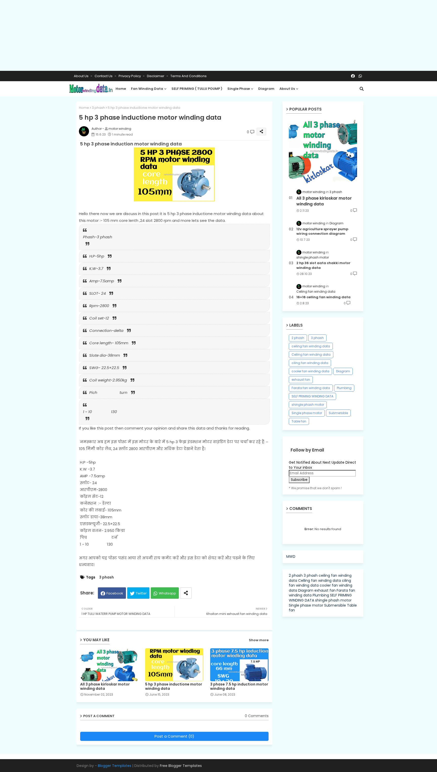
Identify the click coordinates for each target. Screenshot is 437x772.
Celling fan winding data (311, 354)
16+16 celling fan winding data (323, 297)
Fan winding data (147, 88)
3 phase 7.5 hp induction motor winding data (239, 686)
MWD (290, 556)
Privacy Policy (130, 76)
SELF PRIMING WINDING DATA (312, 396)
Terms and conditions (188, 76)
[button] (362, 89)
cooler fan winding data (310, 371)
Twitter (141, 593)
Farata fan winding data (311, 388)
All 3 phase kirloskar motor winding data (105, 686)
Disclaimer (156, 76)
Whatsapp (167, 593)
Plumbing (344, 388)
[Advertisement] (151, 35)
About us (287, 88)
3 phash (98, 107)
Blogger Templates (114, 765)
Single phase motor (307, 413)
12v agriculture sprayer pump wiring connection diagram (322, 231)
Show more (259, 640)
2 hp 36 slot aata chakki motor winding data (323, 265)
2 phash (298, 338)
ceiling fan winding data (311, 346)
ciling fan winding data (310, 363)
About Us (81, 76)
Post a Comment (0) (174, 736)
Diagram (343, 371)
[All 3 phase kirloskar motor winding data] (323, 150)
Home (121, 88)
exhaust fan (301, 379)
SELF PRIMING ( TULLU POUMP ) (196, 88)
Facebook (114, 593)
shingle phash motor (308, 404)
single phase (238, 88)
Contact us (104, 76)
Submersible (338, 413)
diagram (266, 88)
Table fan (299, 421)
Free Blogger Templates (181, 765)
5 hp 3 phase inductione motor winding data (173, 686)
